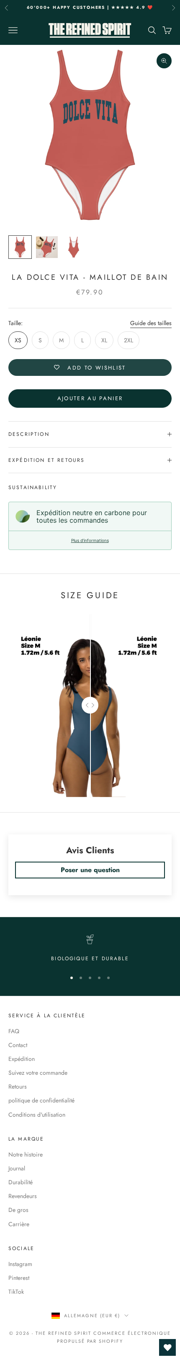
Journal (16, 1168)
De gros (18, 1210)
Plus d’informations (90, 540)
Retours (17, 1086)
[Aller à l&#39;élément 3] (73, 247)
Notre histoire (25, 1154)
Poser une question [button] (90, 870)
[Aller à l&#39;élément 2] (47, 247)
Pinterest (18, 1278)
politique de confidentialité (41, 1100)
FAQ (13, 1031)
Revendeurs (22, 1196)
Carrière (18, 1224)
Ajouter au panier (90, 398)
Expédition (21, 1059)
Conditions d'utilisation (36, 1114)
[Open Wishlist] (167, 1347)
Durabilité (20, 1182)
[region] (90, 948)
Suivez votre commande (37, 1072)
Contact (17, 1045)
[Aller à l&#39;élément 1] (20, 247)
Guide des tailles (151, 323)
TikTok (16, 1291)
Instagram (20, 1264)
